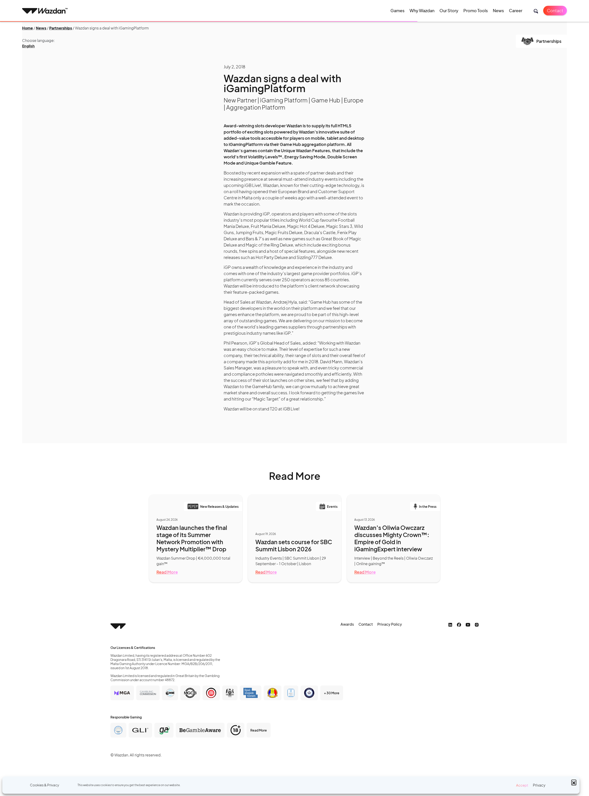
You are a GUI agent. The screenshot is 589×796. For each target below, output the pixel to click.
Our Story (448, 10)
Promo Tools (475, 10)
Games (397, 10)
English (28, 46)
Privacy (539, 785)
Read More (167, 572)
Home (27, 28)
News (498, 10)
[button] (574, 782)
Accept (522, 785)
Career (515, 10)
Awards (347, 624)
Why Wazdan (422, 10)
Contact (555, 10)
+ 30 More (331, 693)
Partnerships (60, 28)
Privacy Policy (389, 624)
